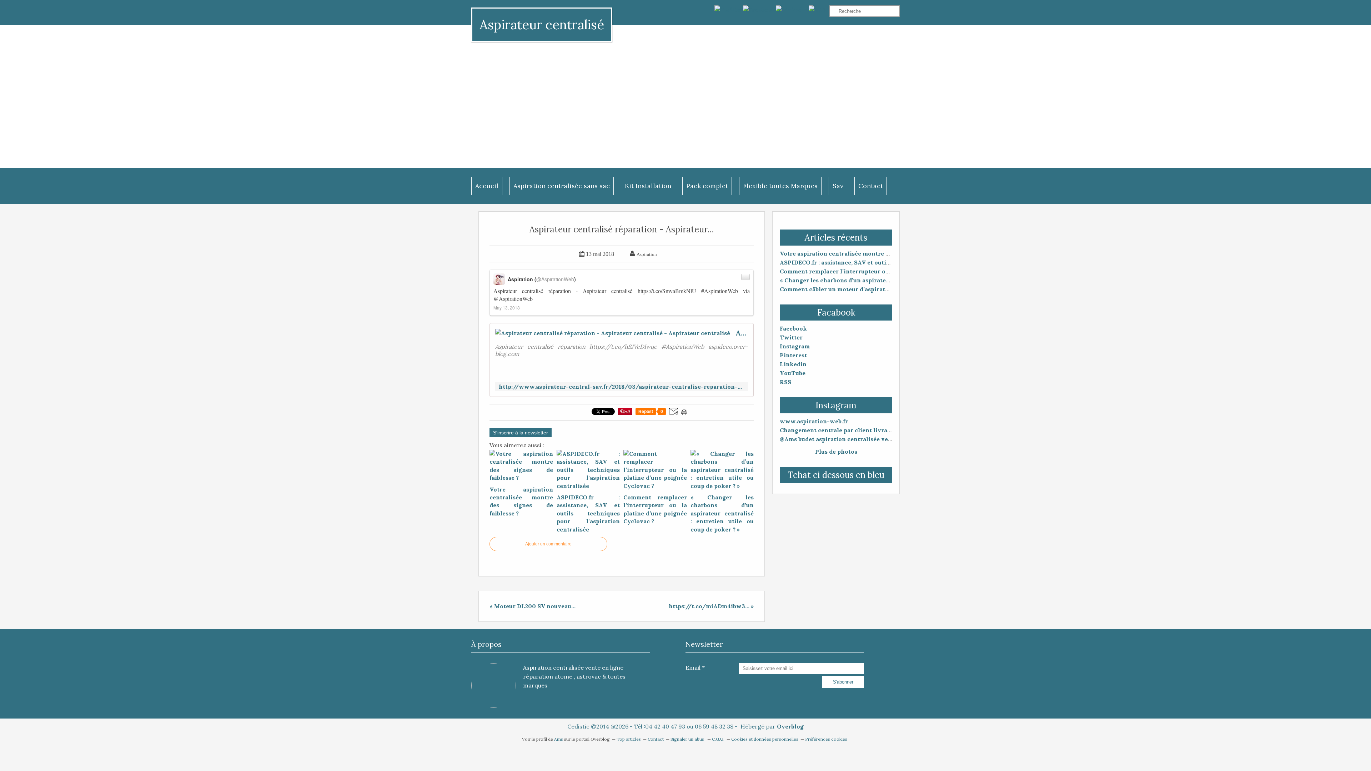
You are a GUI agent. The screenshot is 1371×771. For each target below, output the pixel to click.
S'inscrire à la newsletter (520, 432)
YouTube (792, 373)
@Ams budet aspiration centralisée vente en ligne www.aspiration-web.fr (886, 439)
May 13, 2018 (506, 307)
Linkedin (793, 364)
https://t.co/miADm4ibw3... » (711, 606)
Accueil (486, 186)
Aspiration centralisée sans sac (561, 186)
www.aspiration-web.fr (814, 421)
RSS (785, 382)
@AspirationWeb (513, 298)
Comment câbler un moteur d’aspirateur (837, 289)
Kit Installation (648, 186)
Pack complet (707, 186)
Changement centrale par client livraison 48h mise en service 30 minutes (886, 430)
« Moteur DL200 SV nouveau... (532, 606)
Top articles (629, 739)
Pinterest (793, 355)
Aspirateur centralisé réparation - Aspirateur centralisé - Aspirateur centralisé (741, 333)
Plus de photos (836, 451)
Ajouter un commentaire (548, 543)
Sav (838, 186)
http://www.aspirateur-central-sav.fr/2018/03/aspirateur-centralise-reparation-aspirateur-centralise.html (621, 386)
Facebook (793, 328)
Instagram (795, 346)
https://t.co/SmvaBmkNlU (667, 290)
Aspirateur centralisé (541, 24)
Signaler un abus (688, 739)
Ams (559, 739)
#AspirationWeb (719, 290)
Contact (870, 186)
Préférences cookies (826, 739)
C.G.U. (718, 739)
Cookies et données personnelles (764, 739)
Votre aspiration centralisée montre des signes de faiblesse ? (867, 253)
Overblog (790, 726)
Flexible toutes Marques (780, 186)
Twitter (791, 337)
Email (693, 667)
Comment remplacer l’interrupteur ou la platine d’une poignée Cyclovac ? (886, 271)
